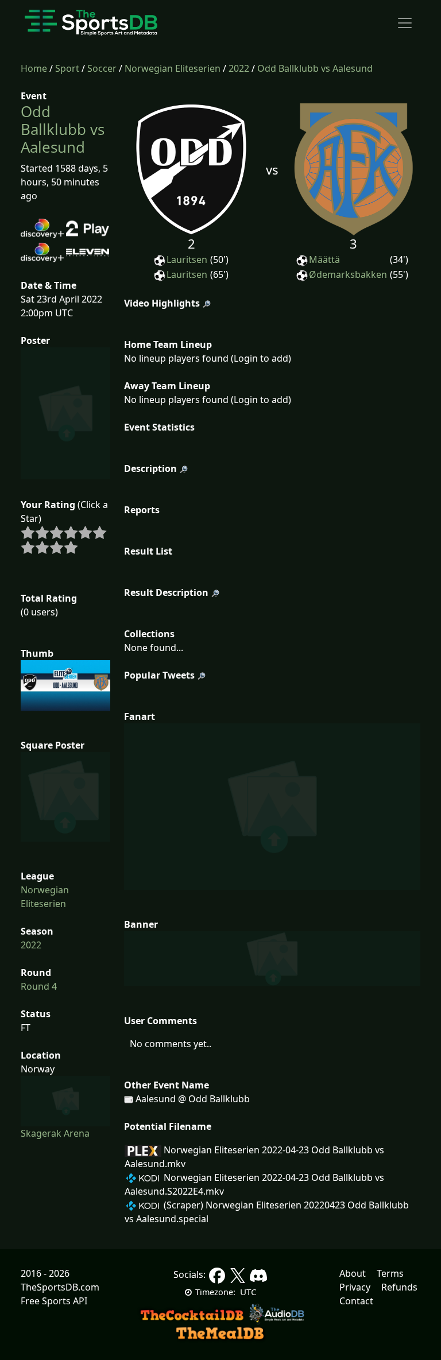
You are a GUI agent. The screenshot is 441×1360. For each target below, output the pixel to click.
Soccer (102, 68)
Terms (390, 1273)
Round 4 (39, 986)
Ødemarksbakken (348, 274)
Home (34, 68)
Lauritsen (187, 259)
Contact (356, 1301)
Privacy (354, 1287)
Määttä (324, 259)
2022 (239, 68)
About (352, 1273)
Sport (67, 68)
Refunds (399, 1287)
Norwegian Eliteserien (172, 68)
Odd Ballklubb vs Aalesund (315, 68)
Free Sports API (54, 1301)
